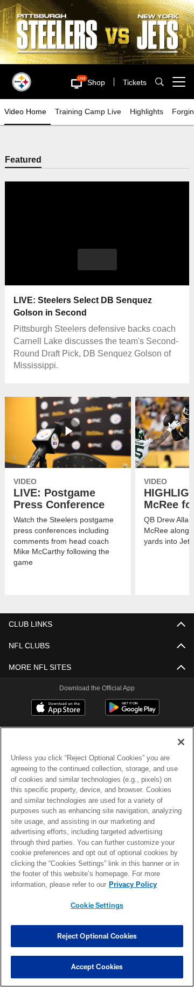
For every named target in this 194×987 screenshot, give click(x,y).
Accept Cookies (97, 966)
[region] (97, 857)
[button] (79, 82)
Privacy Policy (133, 884)
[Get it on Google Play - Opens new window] (132, 712)
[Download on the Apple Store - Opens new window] (58, 708)
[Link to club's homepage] (21, 77)
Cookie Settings (97, 905)
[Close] (181, 742)
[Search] (159, 81)
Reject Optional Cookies (97, 936)
